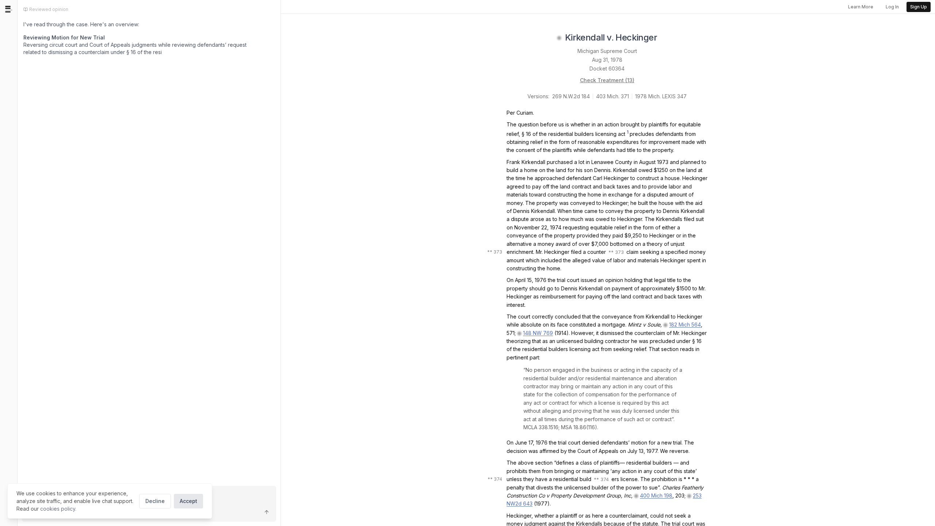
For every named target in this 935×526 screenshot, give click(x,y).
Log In (892, 6)
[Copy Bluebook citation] (665, 38)
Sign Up (918, 6)
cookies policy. (58, 509)
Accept (188, 501)
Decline (155, 501)
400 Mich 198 (656, 495)
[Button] (267, 512)
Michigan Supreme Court (607, 51)
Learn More (860, 6)
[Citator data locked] (559, 38)
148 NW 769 (538, 333)
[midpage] (8, 9)
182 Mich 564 (685, 324)
